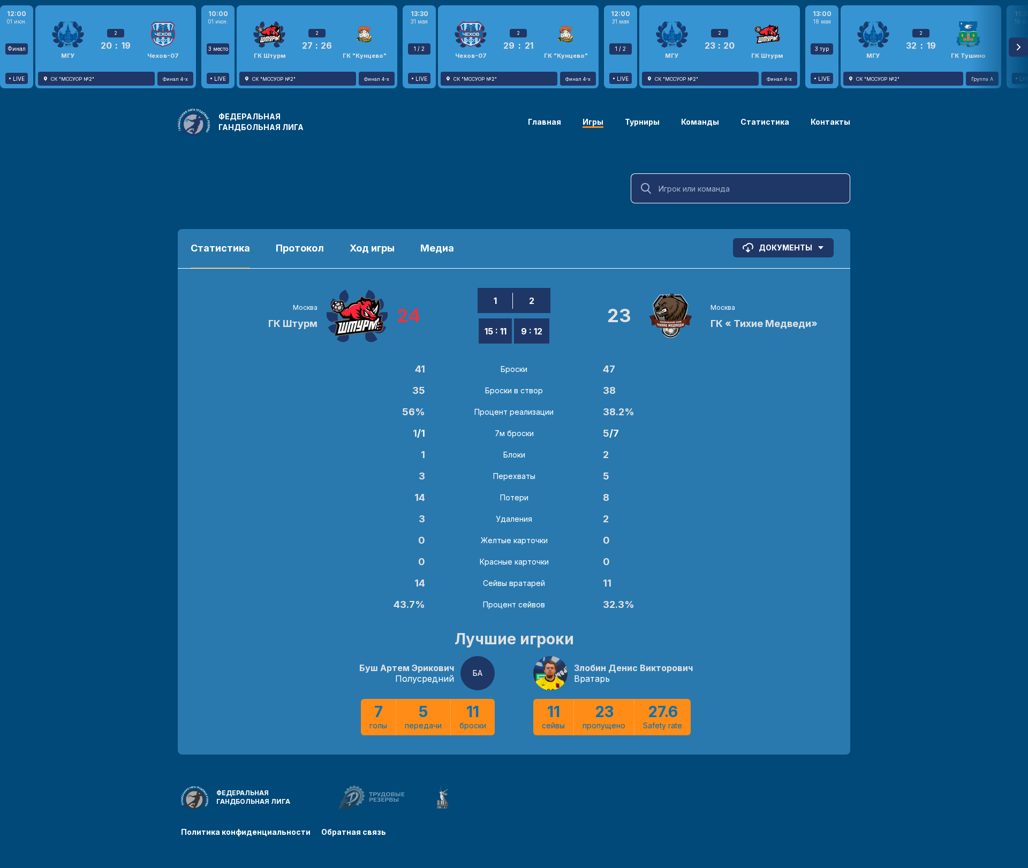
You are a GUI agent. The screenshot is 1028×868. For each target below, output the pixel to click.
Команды (700, 121)
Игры (593, 121)
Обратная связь (353, 831)
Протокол (300, 248)
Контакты (830, 121)
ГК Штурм (293, 323)
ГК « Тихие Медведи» (764, 323)
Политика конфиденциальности (246, 831)
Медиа (437, 248)
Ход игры (372, 248)
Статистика (764, 121)
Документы (785, 247)
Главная (544, 121)
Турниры (642, 121)
